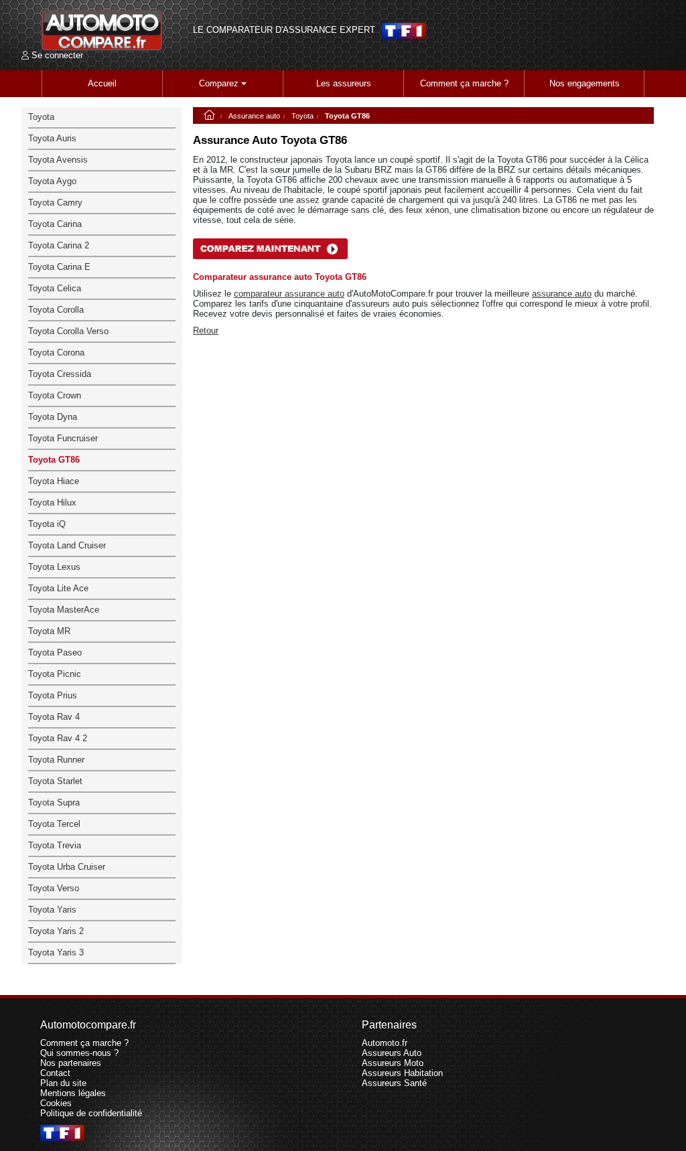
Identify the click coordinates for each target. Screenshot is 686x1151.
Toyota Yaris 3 (56, 952)
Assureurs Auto (391, 1053)
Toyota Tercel (54, 824)
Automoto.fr (384, 1043)
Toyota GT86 (54, 460)
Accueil (102, 83)
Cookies (56, 1103)
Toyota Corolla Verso (68, 331)
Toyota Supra (54, 802)
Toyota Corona (56, 353)
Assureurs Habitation (402, 1073)
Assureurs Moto (392, 1063)
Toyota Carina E (59, 267)
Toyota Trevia (54, 845)
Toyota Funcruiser (63, 438)
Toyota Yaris (52, 910)
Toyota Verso (53, 888)
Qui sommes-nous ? (79, 1053)
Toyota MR (49, 631)
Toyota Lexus (54, 567)
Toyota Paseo (55, 652)
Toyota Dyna (52, 417)
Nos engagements (584, 83)
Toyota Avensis (58, 160)
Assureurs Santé (394, 1083)
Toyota (302, 116)
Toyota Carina (55, 224)
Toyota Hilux (52, 502)
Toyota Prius (52, 695)
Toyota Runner (56, 760)
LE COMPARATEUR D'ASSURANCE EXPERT (284, 30)
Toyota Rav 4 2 (57, 738)
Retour (205, 330)
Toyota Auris (52, 138)
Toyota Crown (54, 395)
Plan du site (63, 1083)
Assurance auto (254, 116)
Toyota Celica (54, 288)
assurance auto (562, 294)
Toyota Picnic (54, 674)
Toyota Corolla (56, 310)
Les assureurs (343, 83)
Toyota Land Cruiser (67, 545)
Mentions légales (73, 1093)
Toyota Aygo (52, 181)
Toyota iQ (47, 524)
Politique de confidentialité (91, 1113)
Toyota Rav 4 (54, 717)
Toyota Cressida (59, 374)
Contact (55, 1073)
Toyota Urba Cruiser (66, 867)
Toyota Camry (55, 203)
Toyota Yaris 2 (56, 931)
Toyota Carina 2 (58, 245)
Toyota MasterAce (63, 610)
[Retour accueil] (102, 30)
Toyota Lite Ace (58, 588)
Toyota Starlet (55, 781)
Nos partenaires (70, 1063)
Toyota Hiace (53, 481)
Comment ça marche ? (464, 83)
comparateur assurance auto (289, 294)
